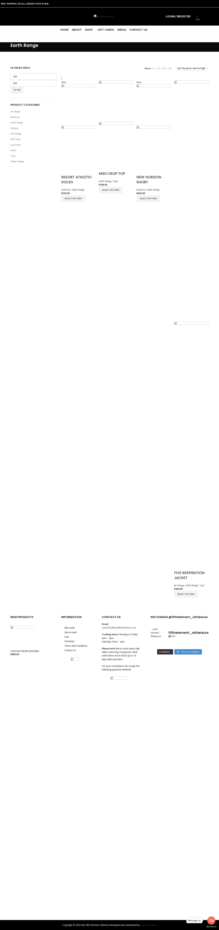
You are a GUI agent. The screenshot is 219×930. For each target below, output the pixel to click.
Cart (66, 636)
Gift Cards (69, 627)
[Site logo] (104, 16)
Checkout (69, 641)
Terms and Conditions (75, 645)
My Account (70, 632)
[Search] (193, 16)
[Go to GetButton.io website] (211, 927)
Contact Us (70, 650)
